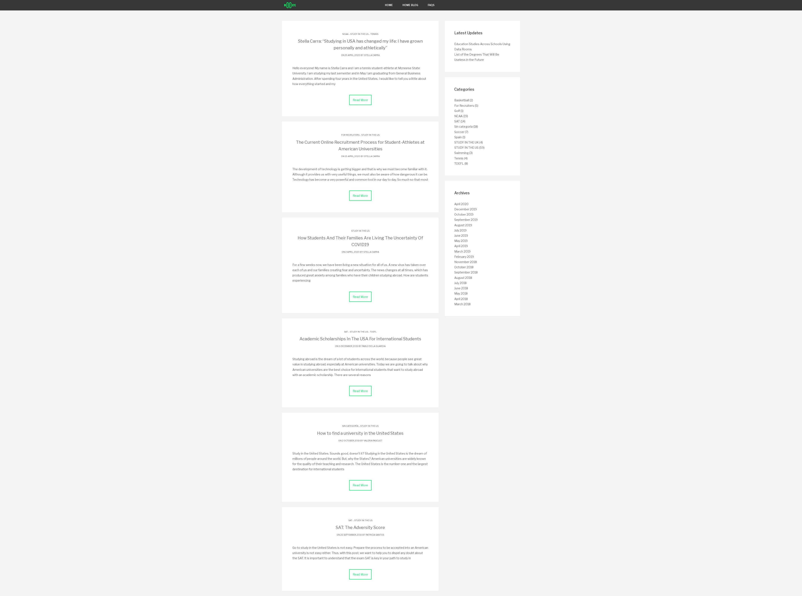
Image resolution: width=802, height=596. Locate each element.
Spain (458, 137)
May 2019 (461, 241)
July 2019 (460, 230)
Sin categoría (350, 426)
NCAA (345, 34)
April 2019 (461, 246)
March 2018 (462, 304)
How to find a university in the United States (360, 433)
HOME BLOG (410, 5)
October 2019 (463, 214)
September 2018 (466, 272)
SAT (346, 331)
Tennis (374, 34)
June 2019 (461, 235)
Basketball (461, 100)
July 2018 (460, 283)
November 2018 (465, 262)
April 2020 (461, 204)
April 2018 (461, 299)
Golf (457, 111)
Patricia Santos (375, 535)
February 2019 (464, 256)
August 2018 (463, 278)
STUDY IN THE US (359, 34)
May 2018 (461, 293)
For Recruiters (350, 135)
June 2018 (461, 288)
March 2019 (462, 251)
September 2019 (466, 219)
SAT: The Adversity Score (360, 527)
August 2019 (463, 225)
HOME (389, 5)
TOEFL (373, 331)
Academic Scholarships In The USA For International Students (360, 338)
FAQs (431, 5)
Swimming (461, 153)
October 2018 (463, 267)
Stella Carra (372, 55)
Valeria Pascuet (373, 440)
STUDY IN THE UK (466, 142)
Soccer (459, 132)
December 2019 (465, 209)
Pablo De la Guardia (374, 346)
